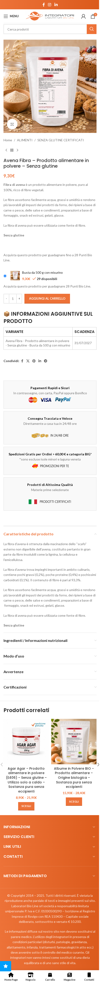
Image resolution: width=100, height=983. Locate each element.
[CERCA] (92, 29)
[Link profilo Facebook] (44, 4)
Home (7, 140)
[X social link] (28, 361)
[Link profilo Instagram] (50, 4)
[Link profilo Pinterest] (34, 361)
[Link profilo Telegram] (46, 361)
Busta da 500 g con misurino (42, 272)
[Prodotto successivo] (17, 150)
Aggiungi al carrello (47, 298)
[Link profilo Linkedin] (56, 4)
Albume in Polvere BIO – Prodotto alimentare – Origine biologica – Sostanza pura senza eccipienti (74, 777)
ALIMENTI (25, 140)
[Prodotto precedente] (6, 150)
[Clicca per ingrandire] (12, 124)
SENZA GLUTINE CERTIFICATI (60, 140)
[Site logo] (50, 16)
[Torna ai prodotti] (12, 150)
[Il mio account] (83, 16)
